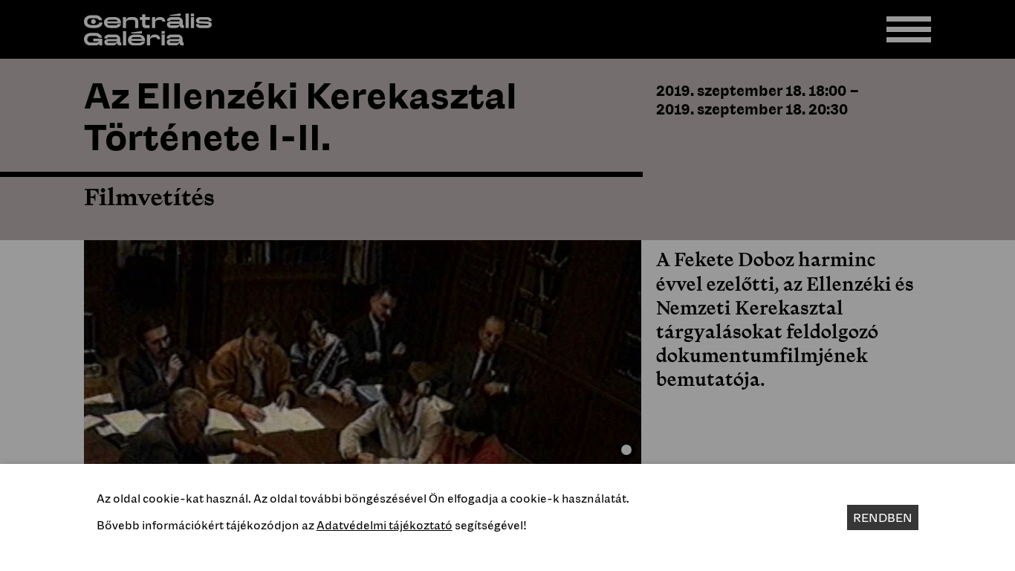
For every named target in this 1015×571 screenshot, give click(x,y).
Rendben (882, 517)
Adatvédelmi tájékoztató (385, 525)
